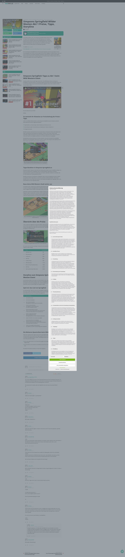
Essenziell (53, 356)
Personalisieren (62, 367)
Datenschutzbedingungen (64, 369)
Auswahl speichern (62, 362)
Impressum (57, 369)
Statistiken (66, 356)
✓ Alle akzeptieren (62, 359)
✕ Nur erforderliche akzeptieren (62, 365)
